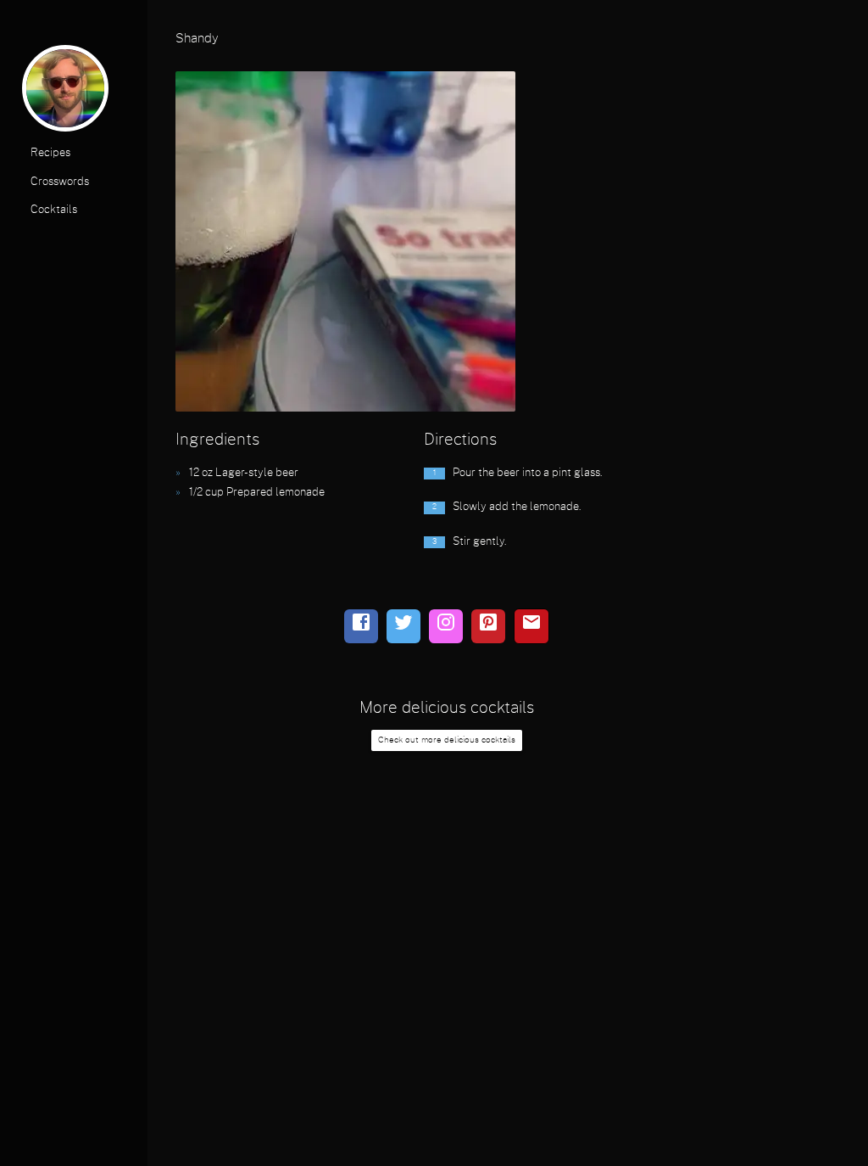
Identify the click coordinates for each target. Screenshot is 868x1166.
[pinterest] (488, 626)
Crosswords (60, 182)
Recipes (50, 153)
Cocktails (54, 210)
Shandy (197, 38)
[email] (531, 626)
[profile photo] (65, 92)
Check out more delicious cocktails (446, 740)
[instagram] (446, 626)
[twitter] (403, 626)
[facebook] (361, 626)
